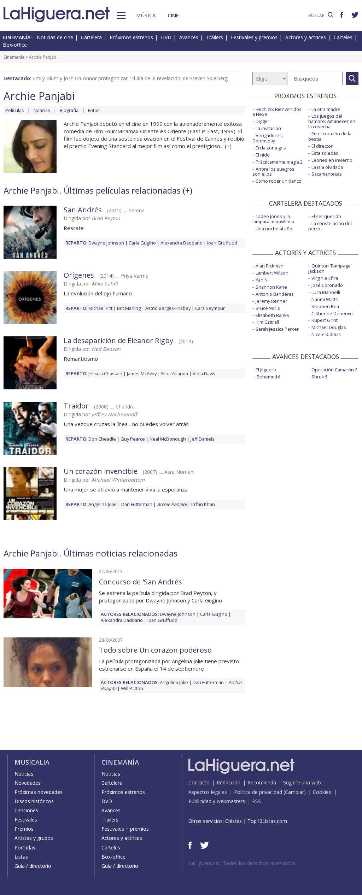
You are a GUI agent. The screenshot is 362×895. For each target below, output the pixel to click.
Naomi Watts (324, 299)
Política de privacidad (258, 792)
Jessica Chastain (105, 373)
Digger (262, 121)
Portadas (24, 847)
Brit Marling (129, 308)
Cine (173, 15)
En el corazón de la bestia (329, 136)
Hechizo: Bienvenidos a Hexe (277, 112)
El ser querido (326, 216)
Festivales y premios (254, 37)
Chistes (233, 821)
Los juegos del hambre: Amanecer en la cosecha (331, 121)
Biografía (69, 110)
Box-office (15, 44)
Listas (21, 856)
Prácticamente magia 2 (279, 162)
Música (146, 15)
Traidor (76, 406)
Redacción (228, 782)
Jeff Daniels (203, 439)
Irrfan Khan (203, 504)
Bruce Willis (268, 308)
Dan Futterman (136, 504)
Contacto (199, 782)
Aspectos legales (207, 792)
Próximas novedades (38, 792)
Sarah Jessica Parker (277, 329)
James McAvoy (142, 373)
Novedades (27, 782)
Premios (24, 828)
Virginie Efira (324, 278)
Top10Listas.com (267, 821)
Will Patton (132, 688)
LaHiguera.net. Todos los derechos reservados (241, 863)
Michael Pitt (100, 308)
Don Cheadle (102, 439)
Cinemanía (14, 57)
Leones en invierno (331, 160)
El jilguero (266, 369)
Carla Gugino (142, 243)
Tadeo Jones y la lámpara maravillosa (273, 219)
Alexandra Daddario (181, 243)
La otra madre (325, 109)
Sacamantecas (326, 174)
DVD (166, 37)
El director (322, 146)
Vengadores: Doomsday (267, 138)
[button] (121, 15)
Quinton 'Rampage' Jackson (330, 268)
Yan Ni (262, 280)
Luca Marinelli (325, 292)
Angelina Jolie (102, 504)
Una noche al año (274, 228)
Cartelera (91, 37)
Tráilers (214, 37)
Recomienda (261, 782)
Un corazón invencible (101, 471)
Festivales (25, 819)
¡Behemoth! (268, 376)
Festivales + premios (125, 828)
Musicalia (31, 762)
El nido (263, 155)
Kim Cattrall (267, 322)
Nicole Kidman (326, 334)
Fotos (94, 110)
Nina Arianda (174, 373)
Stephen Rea (325, 306)
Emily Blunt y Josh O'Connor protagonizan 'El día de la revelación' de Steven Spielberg (130, 78)
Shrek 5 (319, 376)
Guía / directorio (32, 865)
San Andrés (83, 209)
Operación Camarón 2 (334, 369)
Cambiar (294, 792)
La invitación (268, 128)
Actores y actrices (305, 37)
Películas (14, 110)
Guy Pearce (133, 439)
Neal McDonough (168, 439)
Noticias (42, 110)
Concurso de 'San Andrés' (141, 582)
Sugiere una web (302, 782)
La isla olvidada (327, 167)
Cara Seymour (210, 308)
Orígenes (79, 275)
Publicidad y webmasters (216, 801)
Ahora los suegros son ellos (273, 171)
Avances (188, 37)
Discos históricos (34, 801)
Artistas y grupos (33, 838)
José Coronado (327, 285)
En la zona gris (271, 148)
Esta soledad (325, 153)
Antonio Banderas (275, 294)
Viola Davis (204, 373)
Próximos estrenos (131, 37)
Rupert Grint (324, 320)
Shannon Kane (271, 287)
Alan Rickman (270, 266)
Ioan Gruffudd (222, 243)
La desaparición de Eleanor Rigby (118, 340)
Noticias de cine (55, 37)
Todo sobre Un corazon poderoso (155, 650)
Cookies (322, 792)
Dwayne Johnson (106, 243)
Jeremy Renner (271, 301)
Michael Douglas (328, 327)
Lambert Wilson (272, 273)
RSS (256, 801)
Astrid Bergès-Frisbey (168, 308)
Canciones (26, 810)
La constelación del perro (330, 226)
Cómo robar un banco (279, 181)
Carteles (343, 37)
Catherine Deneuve (332, 313)
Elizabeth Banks (272, 315)
